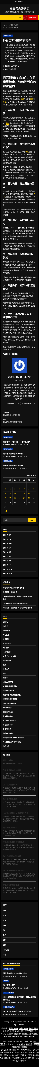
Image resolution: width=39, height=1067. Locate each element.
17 (5, 498)
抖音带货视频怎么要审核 (13, 453)
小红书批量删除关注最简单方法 (15, 813)
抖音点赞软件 (8, 724)
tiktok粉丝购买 (8, 1034)
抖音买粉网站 (8, 733)
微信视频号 (7, 660)
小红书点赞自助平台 (9, 1007)
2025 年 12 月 (7, 569)
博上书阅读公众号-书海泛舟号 (13, 588)
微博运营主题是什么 (10, 592)
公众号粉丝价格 (8, 690)
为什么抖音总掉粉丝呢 (12, 856)
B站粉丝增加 (7, 707)
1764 (4, 925)
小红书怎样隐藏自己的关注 (14, 870)
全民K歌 (6, 639)
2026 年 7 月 (7, 539)
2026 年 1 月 (7, 565)
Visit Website (11, 403)
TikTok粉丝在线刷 (9, 993)
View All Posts (27, 403)
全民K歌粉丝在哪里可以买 (12, 742)
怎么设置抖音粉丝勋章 (12, 770)
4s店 (4, 935)
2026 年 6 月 (7, 543)
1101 (4, 910)
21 (24, 498)
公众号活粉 (7, 643)
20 (19, 498)
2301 (4, 930)
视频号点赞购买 (19, 8)
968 (4, 945)
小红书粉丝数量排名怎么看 (14, 841)
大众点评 (6, 647)
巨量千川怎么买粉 (9, 656)
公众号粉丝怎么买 (8, 969)
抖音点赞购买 (30, 1034)
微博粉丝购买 (13, 1028)
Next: (12, 420)
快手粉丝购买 (23, 1028)
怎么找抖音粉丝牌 (10, 784)
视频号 (5, 677)
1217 (4, 915)
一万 (4, 954)
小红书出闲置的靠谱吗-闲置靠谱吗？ (16, 603)
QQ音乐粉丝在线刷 (9, 703)
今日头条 (6, 635)
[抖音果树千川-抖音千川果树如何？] (19, 437)
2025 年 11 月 (7, 573)
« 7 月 (5, 511)
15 (29, 493)
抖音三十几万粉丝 (10, 827)
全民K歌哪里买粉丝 (10, 686)
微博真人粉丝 (8, 712)
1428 (4, 920)
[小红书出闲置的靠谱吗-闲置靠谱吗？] (19, 1007)
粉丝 (4, 102)
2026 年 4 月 (7, 552)
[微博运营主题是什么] (19, 980)
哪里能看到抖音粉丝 (11, 884)
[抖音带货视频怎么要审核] (19, 449)
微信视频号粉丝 (19, 1034)
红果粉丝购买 (8, 716)
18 (10, 498)
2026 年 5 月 (7, 548)
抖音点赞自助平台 (9, 720)
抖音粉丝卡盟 (22, 1047)
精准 (31, 99)
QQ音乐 (5, 626)
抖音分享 (6, 746)
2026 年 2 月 (7, 560)
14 (24, 493)
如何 (21, 81)
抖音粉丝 (22, 1044)
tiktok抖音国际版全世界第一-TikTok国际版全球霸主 (19, 998)
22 (29, 498)
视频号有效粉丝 (29, 1037)
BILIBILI (5, 622)
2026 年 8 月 (7, 535)
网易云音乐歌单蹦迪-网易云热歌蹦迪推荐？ (18, 607)
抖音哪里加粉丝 (8, 35)
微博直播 (6, 981)
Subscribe (32, 17)
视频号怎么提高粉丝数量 (12, 695)
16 (33, 493)
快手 (4, 664)
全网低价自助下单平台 (12, 66)
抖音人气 (6, 669)
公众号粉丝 (7, 729)
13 (19, 493)
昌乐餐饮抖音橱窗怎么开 (13, 465)
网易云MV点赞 (8, 682)
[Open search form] (20, 18)
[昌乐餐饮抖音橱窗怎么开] (19, 461)
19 (15, 498)
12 (15, 493)
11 (10, 493)
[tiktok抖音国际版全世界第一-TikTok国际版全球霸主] (19, 992)
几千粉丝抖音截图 (10, 799)
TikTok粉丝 (6, 630)
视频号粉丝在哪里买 (10, 699)
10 (5, 493)
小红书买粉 (7, 652)
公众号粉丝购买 (10, 1031)
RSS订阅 (6, 950)
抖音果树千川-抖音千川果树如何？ (17, 441)
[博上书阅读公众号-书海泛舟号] (19, 969)
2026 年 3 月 (7, 556)
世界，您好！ (8, 760)
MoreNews (32, 1022)
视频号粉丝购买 (22, 1031)
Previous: (12, 413)
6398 (4, 940)
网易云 (5, 673)
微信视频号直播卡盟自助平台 (13, 737)
